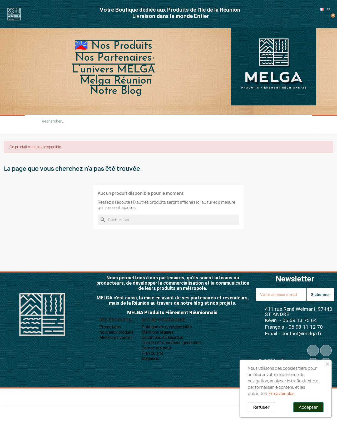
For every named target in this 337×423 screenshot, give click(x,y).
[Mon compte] (322, 18)
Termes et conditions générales (171, 342)
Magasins (150, 358)
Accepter (308, 407)
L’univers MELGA (113, 70)
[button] (331, 18)
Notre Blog (116, 91)
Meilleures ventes (115, 337)
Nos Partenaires (113, 58)
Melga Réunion (116, 81)
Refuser (261, 407)
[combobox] (168, 121)
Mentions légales (158, 332)
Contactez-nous (157, 348)
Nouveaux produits (116, 332)
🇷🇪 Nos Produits (113, 46)
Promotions (110, 326)
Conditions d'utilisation (162, 337)
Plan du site (152, 353)
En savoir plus (281, 393)
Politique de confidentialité (167, 326)
